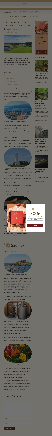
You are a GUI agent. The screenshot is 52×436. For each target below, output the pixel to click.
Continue (35, 225)
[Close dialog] (43, 205)
